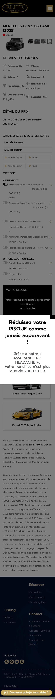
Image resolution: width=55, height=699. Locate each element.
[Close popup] (52, 317)
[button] (26, 692)
